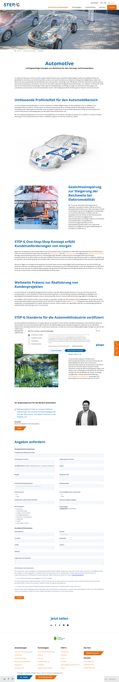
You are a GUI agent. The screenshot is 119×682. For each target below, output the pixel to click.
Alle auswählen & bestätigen (75, 350)
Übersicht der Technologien (46, 652)
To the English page (45, 677)
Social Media (34, 341)
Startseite (19, 51)
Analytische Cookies (36, 338)
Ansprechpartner (89, 661)
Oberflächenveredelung (45, 668)
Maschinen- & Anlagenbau (23, 661)
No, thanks (24, 677)
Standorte (74, 301)
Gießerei (40, 655)
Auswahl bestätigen (56, 350)
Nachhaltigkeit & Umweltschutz (70, 665)
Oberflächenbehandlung (95, 253)
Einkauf (63, 668)
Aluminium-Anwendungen (29, 51)
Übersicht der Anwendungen (23, 652)
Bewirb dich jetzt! (92, 653)
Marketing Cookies (36, 344)
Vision (62, 658)
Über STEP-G (64, 652)
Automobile (18, 655)
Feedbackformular (89, 668)
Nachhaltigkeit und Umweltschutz (78, 376)
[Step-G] (12, 5)
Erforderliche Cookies (37, 335)
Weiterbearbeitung (43, 661)
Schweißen (41, 665)
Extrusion (40, 658)
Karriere (103, 8)
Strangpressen (54, 253)
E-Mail (19, 428)
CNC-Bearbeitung (70, 253)
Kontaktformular (89, 664)
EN (105, 3)
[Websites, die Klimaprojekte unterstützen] (59, 640)
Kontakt (112, 8)
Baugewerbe (18, 665)
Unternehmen (91, 8)
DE (102, 3)
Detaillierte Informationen (77, 346)
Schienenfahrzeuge (20, 658)
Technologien (77, 8)
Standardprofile (19, 668)
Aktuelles (63, 661)
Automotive (40, 51)
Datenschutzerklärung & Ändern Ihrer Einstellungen (59, 346)
